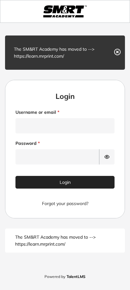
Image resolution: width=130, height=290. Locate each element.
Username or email (35, 112)
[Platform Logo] (65, 11)
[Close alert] (117, 52)
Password (26, 143)
